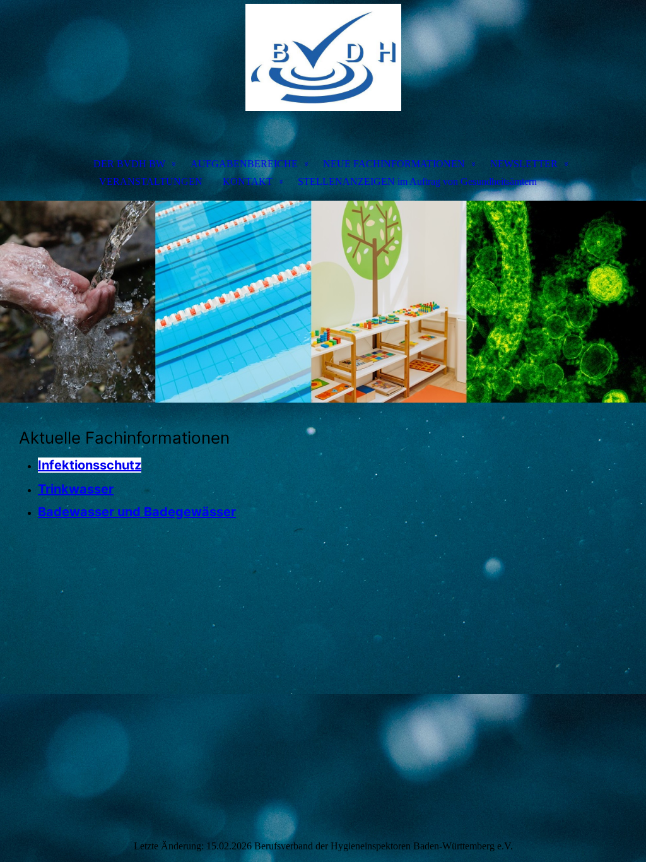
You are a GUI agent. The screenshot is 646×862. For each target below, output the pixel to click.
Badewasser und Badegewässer (137, 511)
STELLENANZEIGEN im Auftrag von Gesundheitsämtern (417, 181)
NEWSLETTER (524, 163)
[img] (323, 67)
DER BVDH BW (129, 163)
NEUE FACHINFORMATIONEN (394, 163)
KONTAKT (248, 181)
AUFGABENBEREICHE (244, 163)
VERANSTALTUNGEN (151, 181)
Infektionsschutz (89, 465)
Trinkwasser (76, 489)
